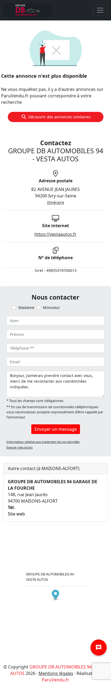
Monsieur (51, 307)
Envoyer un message (55, 429)
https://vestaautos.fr (55, 234)
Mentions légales (56, 673)
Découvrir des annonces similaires (59, 116)
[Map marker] (55, 595)
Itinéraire (55, 202)
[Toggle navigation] (100, 10)
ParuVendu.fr (55, 680)
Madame (26, 307)
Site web (16, 514)
